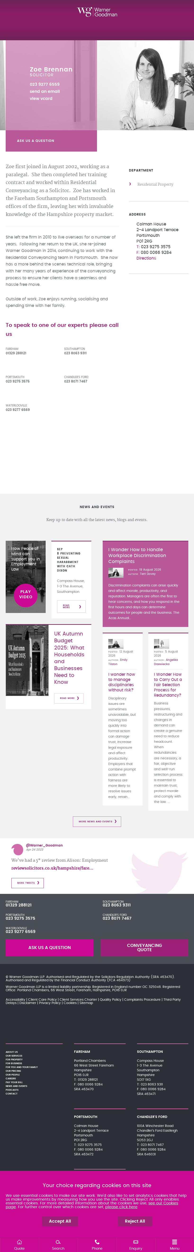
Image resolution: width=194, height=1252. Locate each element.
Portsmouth (15, 377)
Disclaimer (27, 1003)
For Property (14, 1059)
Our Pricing (13, 1071)
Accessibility (15, 999)
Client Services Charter (78, 999)
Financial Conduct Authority (83, 980)
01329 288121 (19, 905)
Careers (11, 1078)
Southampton (74, 348)
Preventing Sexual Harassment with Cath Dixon (68, 562)
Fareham (12, 348)
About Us (12, 1052)
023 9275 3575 (20, 918)
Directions (146, 258)
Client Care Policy (42, 999)
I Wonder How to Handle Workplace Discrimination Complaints (137, 556)
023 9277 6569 (20, 932)
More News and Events (95, 821)
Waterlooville (16, 405)
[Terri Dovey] (115, 573)
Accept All (60, 1221)
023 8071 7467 (117, 918)
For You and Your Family (22, 1067)
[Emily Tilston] (115, 644)
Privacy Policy (50, 1003)
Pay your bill (14, 1082)
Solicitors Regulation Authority (125, 977)
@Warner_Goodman (44, 845)
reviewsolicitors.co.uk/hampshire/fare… (52, 868)
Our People (13, 1075)
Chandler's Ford (76, 377)
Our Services (14, 1056)
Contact (12, 1094)
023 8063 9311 (117, 905)
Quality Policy (110, 999)
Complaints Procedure (142, 999)
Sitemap (86, 1003)
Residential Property (155, 184)
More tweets (26, 883)
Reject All (135, 1221)
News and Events (16, 1086)
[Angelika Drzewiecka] (161, 644)
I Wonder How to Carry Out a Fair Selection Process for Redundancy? (168, 685)
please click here (121, 1207)
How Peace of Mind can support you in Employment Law (25, 559)
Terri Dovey (148, 573)
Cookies (70, 1003)
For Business (14, 1063)
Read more (66, 606)
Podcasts (12, 1090)
